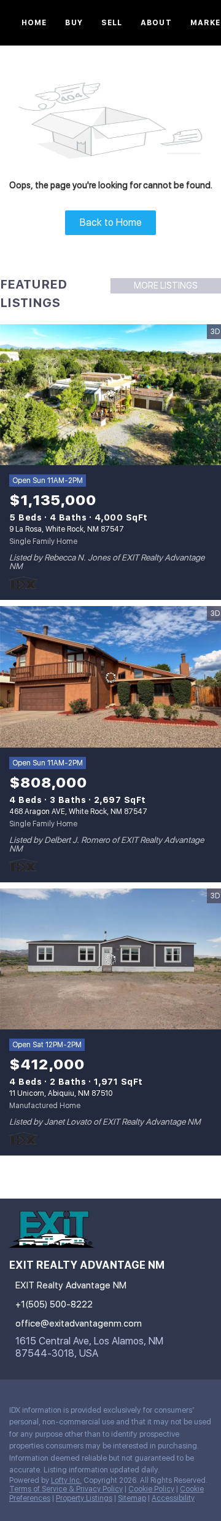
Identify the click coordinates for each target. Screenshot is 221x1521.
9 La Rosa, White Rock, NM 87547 (66, 529)
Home (34, 22)
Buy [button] (73, 22)
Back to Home (111, 222)
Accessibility (173, 1498)
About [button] (156, 22)
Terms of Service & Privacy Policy (66, 1489)
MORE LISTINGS (166, 285)
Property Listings (84, 1498)
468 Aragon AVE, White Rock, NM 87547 (78, 811)
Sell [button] (111, 22)
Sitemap (132, 1498)
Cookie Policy (151, 1489)
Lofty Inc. (66, 1480)
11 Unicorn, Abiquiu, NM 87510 (60, 1093)
